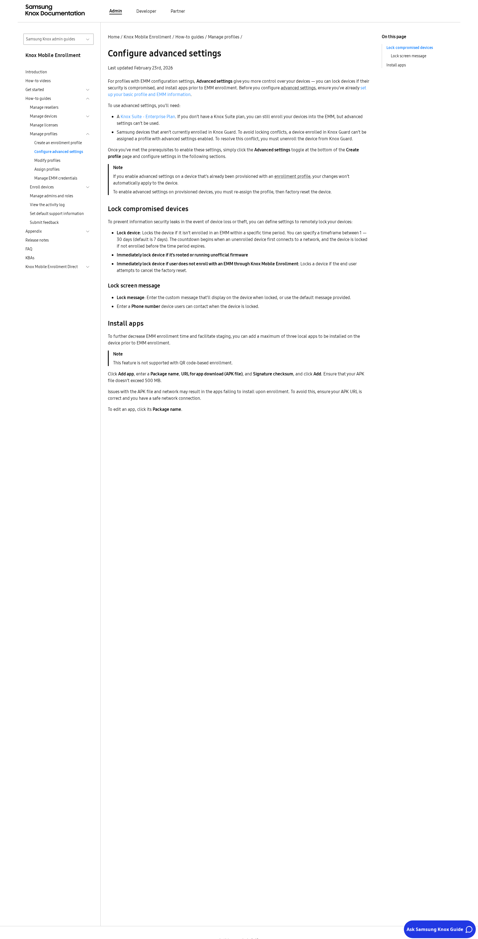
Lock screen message (408, 56)
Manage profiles (223, 37)
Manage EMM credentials (55, 178)
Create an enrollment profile (58, 143)
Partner (178, 11)
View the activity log (47, 204)
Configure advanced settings (58, 151)
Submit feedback (44, 222)
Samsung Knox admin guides (50, 39)
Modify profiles (47, 160)
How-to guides (189, 37)
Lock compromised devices (409, 47)
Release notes (37, 240)
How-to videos (38, 81)
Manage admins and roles (51, 196)
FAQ (28, 249)
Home (113, 37)
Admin (115, 11)
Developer (146, 11)
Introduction (36, 72)
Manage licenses (44, 125)
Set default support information (57, 213)
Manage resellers (44, 107)
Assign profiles (46, 169)
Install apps (396, 65)
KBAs (29, 258)
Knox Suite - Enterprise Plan (148, 116)
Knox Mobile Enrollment (147, 37)
